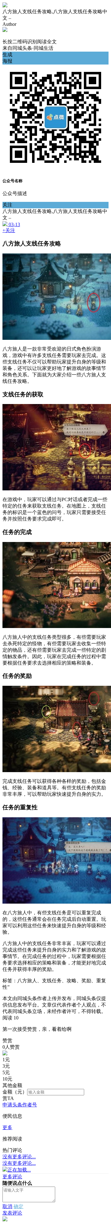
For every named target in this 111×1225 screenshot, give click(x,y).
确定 (18, 1206)
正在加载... (19, 1169)
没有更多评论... (19, 1156)
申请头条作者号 (19, 1104)
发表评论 (12, 1212)
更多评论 (12, 1176)
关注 (7, 204)
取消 (7, 1206)
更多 (7, 1127)
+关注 (8, 230)
